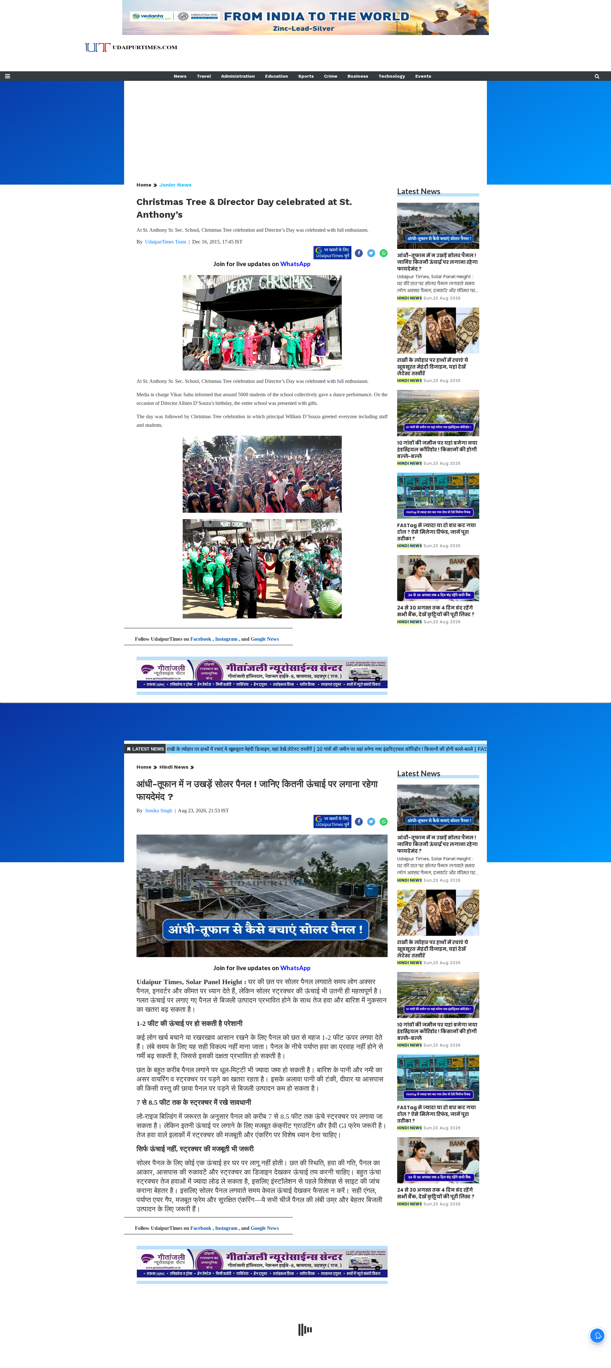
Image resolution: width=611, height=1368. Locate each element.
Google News (265, 639)
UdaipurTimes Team (165, 241)
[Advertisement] (305, 125)
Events (423, 76)
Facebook (200, 639)
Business (358, 76)
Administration (238, 76)
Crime (330, 76)
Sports (306, 76)
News (180, 76)
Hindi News (173, 767)
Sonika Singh (158, 810)
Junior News (175, 185)
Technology (391, 76)
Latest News (418, 191)
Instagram (226, 639)
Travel (204, 76)
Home (144, 185)
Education (276, 76)
